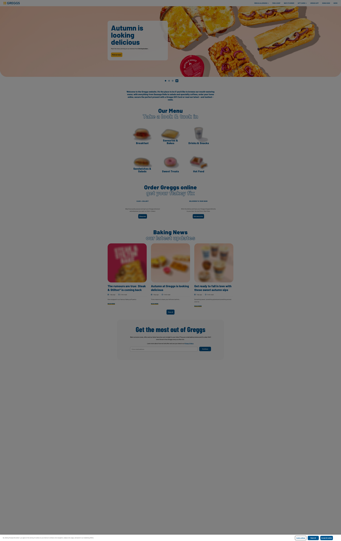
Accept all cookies (326, 538)
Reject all (313, 538)
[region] (170, 538)
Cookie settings (300, 538)
